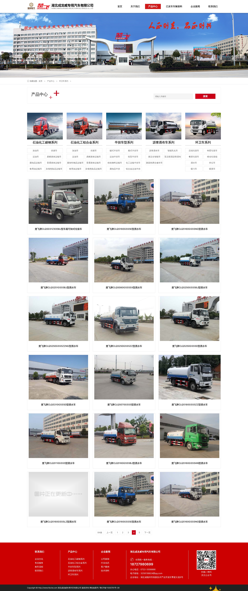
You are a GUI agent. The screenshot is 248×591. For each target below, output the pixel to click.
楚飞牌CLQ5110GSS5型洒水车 (58, 463)
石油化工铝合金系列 (84, 142)
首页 (120, 6)
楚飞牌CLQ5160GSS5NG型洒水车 (189, 229)
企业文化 (39, 559)
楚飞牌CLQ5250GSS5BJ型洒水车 (190, 287)
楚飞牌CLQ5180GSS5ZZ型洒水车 (190, 404)
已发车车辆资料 (174, 6)
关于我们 (135, 6)
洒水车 (194, 162)
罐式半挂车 (115, 150)
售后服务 (39, 563)
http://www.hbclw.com (47, 588)
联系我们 (213, 6)
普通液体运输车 (54, 162)
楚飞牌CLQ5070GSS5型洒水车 (124, 404)
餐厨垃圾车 (194, 156)
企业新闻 (195, 6)
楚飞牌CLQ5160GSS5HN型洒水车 (190, 463)
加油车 (36, 150)
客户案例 (105, 566)
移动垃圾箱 (212, 156)
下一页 (147, 532)
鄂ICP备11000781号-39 (109, 588)
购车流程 (39, 566)
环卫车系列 (63, 81)
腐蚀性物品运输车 (75, 162)
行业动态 (105, 563)
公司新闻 (105, 559)
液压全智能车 (154, 156)
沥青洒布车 (154, 150)
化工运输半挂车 (133, 162)
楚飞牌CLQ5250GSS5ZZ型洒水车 (124, 346)
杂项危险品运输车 (54, 168)
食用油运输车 (36, 168)
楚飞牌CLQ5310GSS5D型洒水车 (58, 404)
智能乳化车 (173, 150)
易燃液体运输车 (54, 156)
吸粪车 (212, 168)
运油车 (36, 156)
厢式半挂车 (133, 150)
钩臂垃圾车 (212, 150)
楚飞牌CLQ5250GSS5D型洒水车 (189, 346)
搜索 (205, 96)
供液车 (54, 150)
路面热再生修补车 (154, 162)
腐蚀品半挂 (115, 168)
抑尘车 (212, 162)
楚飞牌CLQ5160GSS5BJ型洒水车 (124, 463)
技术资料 (105, 570)
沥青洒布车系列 (163, 142)
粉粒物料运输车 (115, 162)
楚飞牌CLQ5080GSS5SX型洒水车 (124, 287)
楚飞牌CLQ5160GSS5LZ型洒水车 (58, 521)
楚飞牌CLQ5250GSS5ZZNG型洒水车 (58, 346)
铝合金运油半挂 (133, 168)
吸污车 (194, 168)
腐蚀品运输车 (36, 162)
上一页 (109, 532)
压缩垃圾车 (194, 150)
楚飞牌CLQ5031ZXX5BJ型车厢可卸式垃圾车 (58, 229)
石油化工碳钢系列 (45, 142)
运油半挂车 (115, 156)
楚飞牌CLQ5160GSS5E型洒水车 (124, 229)
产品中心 (153, 6)
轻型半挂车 (133, 156)
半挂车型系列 (124, 142)
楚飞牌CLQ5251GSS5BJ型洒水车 (58, 287)
